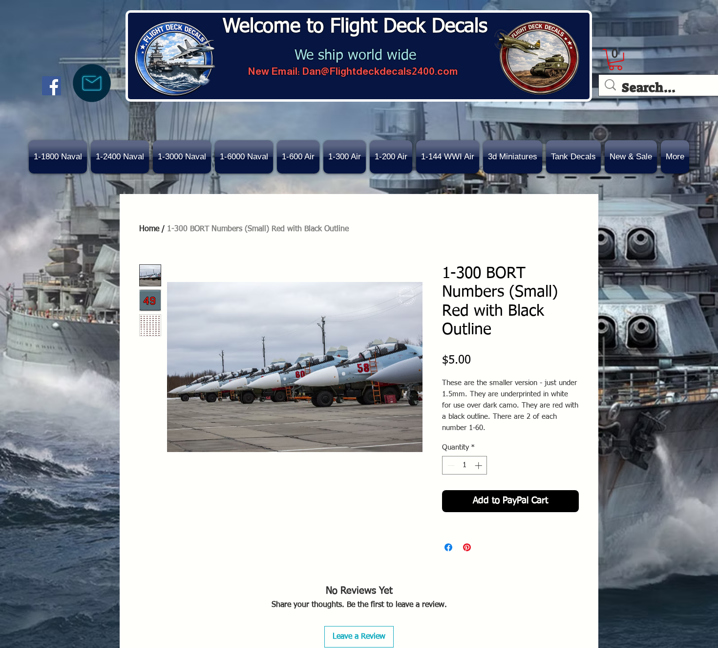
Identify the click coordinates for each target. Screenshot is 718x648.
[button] (631, 156)
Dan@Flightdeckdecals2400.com (380, 71)
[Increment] (479, 465)
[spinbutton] (465, 465)
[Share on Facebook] (448, 547)
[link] (615, 59)
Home (149, 229)
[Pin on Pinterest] (467, 547)
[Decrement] (450, 465)
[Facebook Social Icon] (51, 85)
